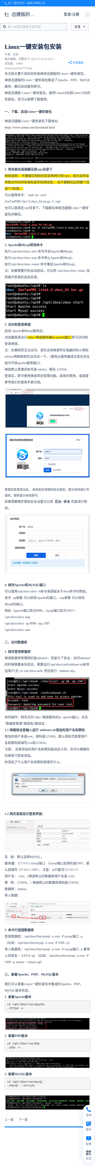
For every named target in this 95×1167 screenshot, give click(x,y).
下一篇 (23, 1119)
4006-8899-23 (36, 3)
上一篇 (9, 1119)
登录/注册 (71, 14)
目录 (77, 26)
